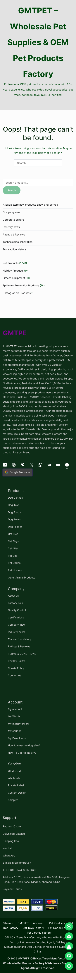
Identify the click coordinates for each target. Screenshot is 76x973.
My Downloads (17, 738)
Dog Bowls (14, 519)
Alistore (37, 923)
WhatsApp (9, 855)
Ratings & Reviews (14, 234)
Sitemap (8, 923)
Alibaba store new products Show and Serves (30, 204)
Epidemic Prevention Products (21, 285)
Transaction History (14, 249)
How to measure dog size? (24, 745)
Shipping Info (11, 841)
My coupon (14, 730)
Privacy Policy (16, 660)
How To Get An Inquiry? (22, 752)
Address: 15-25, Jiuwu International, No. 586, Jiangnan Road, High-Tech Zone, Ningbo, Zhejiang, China (36, 879)
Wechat (7, 848)
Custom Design (17, 792)
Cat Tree (13, 533)
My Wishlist (14, 716)
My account (15, 709)
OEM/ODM (14, 770)
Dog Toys (13, 504)
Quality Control (17, 610)
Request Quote (12, 826)
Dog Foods (14, 512)
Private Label (16, 785)
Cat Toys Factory (33, 927)
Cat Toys (13, 541)
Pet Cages (14, 562)
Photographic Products (17, 292)
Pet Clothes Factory (39, 932)
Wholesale (14, 778)
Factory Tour (15, 603)
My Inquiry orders (18, 723)
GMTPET (23, 923)
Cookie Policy (16, 668)
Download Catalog (14, 833)
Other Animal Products (21, 577)
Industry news (11, 226)
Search (11, 190)
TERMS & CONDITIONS (22, 653)
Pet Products (10, 263)
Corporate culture (13, 219)
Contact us (14, 675)
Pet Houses (15, 570)
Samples (13, 799)
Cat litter (13, 548)
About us (13, 595)
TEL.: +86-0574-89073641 (19, 869)
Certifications (16, 617)
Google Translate (20, 472)
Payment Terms (12, 889)
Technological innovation (17, 241)
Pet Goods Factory (60, 927)
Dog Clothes (15, 497)
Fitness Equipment (14, 277)
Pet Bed (13, 555)
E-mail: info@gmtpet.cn (17, 862)
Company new (11, 212)
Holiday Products (13, 270)
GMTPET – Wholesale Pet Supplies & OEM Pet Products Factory (38, 42)
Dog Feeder (15, 526)
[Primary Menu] (38, 104)
